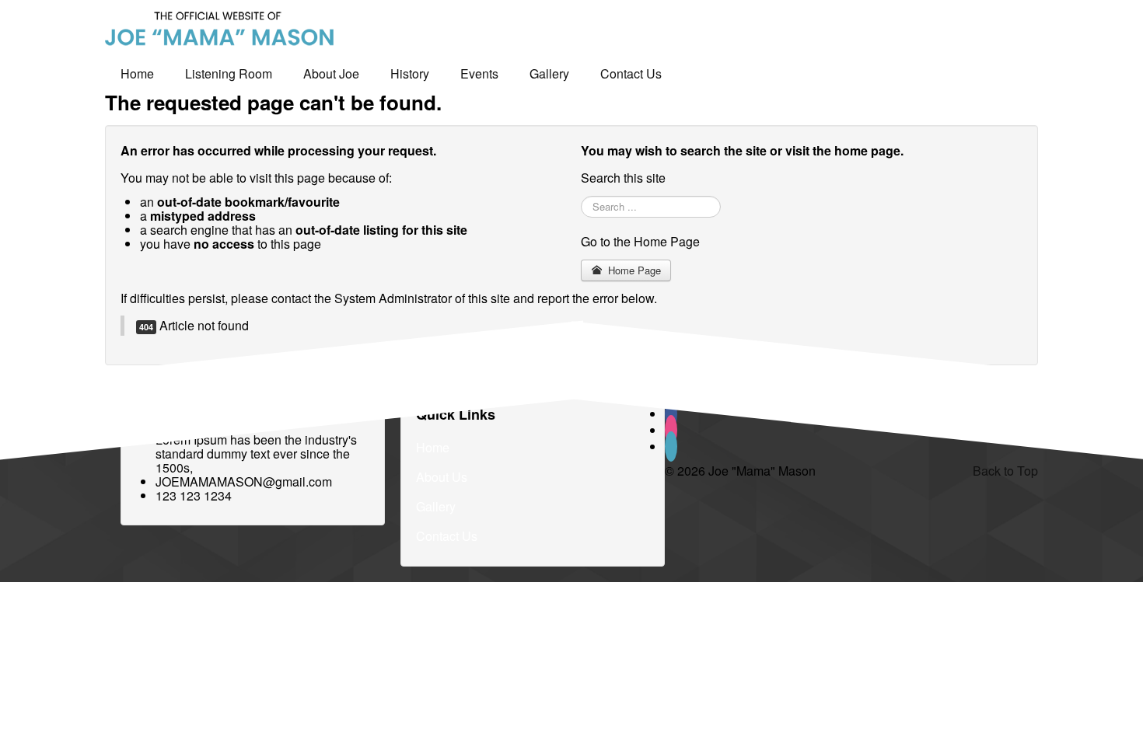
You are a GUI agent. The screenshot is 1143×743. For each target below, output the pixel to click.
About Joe (331, 73)
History (409, 73)
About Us (441, 477)
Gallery (549, 73)
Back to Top (1005, 471)
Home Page (633, 270)
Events (479, 73)
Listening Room (228, 73)
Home (137, 73)
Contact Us (631, 73)
